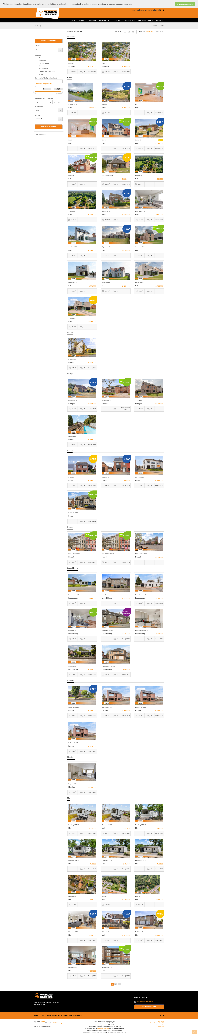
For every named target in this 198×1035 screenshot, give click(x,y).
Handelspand (44, 63)
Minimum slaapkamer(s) (44, 98)
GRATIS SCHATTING (145, 20)
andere (41, 74)
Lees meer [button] (128, 4)
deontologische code (103, 1028)
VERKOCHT (117, 20)
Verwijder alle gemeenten (44, 84)
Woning (42, 66)
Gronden (42, 60)
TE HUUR (92, 20)
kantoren (143, 10)
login (157, 10)
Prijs (36, 87)
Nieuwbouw (43, 69)
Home (155, 25)
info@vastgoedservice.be (145, 1001)
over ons (151, 10)
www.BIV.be (161, 1021)
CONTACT (160, 20)
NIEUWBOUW (104, 20)
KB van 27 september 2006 (156, 1023)
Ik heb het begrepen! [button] (185, 4)
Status (37, 46)
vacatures (135, 10)
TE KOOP (82, 20)
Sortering (39, 115)
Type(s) (38, 55)
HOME (73, 20)
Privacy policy (160, 1024)
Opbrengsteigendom (47, 71)
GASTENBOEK (129, 20)
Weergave (39, 106)
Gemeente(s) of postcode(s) (46, 78)
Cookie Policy (160, 1026)
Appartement (44, 58)
